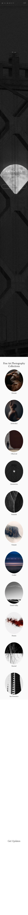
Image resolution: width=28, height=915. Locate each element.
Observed (14, 454)
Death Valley (14, 605)
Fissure (14, 636)
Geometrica (14, 484)
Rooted (14, 666)
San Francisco (14, 696)
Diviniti (14, 393)
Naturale (14, 514)
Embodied (14, 423)
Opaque (14, 545)
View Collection (14, 186)
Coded (14, 575)
